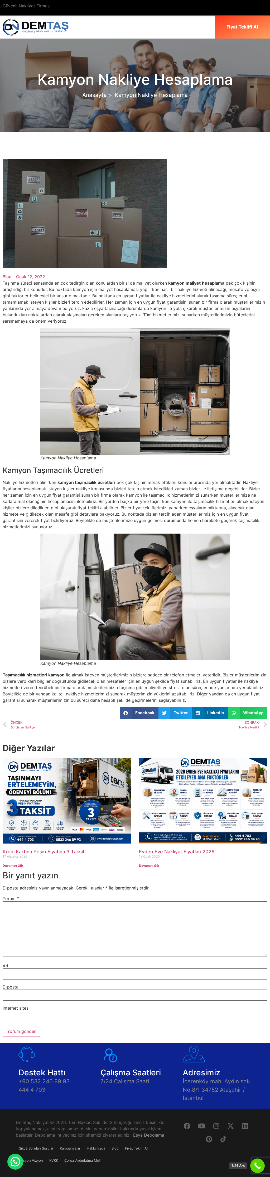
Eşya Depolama (148, 1135)
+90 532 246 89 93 (44, 1081)
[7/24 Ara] (257, 1166)
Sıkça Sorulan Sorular (36, 1148)
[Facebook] (187, 1125)
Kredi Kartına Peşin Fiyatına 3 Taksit (44, 851)
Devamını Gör (13, 866)
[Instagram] (216, 1125)
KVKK (53, 1160)
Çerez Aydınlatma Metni (83, 1160)
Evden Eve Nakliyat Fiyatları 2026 (176, 851)
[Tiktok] (223, 1139)
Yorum (11, 898)
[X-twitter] (230, 1125)
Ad (5, 966)
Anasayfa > (97, 95)
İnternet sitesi (16, 1008)
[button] (139, 713)
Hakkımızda (96, 1148)
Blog (7, 276)
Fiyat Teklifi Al (136, 1148)
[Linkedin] (245, 1125)
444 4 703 (31, 1089)
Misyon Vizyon (31, 1160)
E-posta (10, 987)
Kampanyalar (70, 1148)
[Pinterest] (208, 1139)
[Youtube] (201, 1125)
